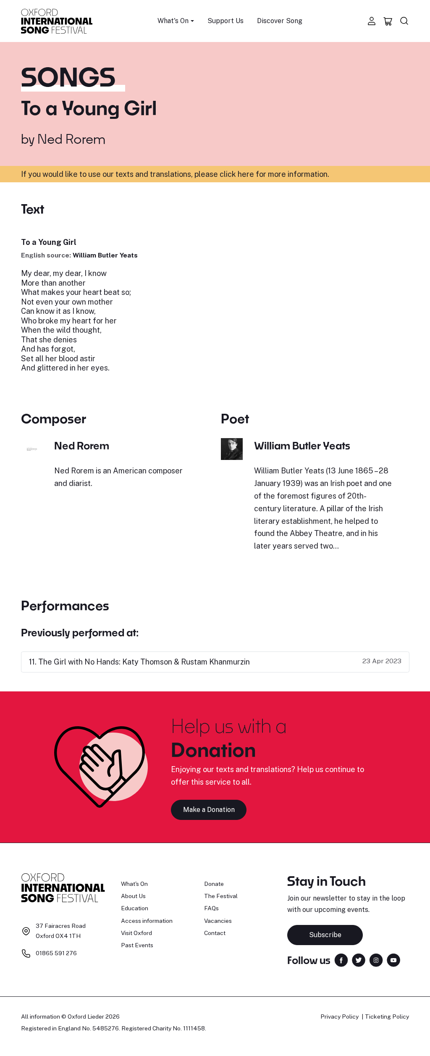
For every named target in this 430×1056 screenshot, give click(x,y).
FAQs (211, 908)
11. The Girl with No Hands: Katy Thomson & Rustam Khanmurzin (139, 661)
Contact (214, 933)
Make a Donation (209, 810)
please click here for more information (261, 174)
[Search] (404, 21)
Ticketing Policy (387, 1016)
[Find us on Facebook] (341, 959)
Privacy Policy (339, 1016)
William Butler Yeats (105, 255)
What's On (134, 883)
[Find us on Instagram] (376, 959)
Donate (214, 883)
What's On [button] (173, 21)
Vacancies (218, 920)
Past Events (137, 945)
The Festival (221, 896)
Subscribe (325, 935)
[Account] (372, 21)
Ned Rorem (71, 138)
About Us (133, 896)
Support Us (225, 21)
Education (134, 908)
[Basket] (388, 21)
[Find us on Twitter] (358, 959)
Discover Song (279, 21)
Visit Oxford (136, 933)
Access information (147, 920)
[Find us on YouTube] (393, 959)
